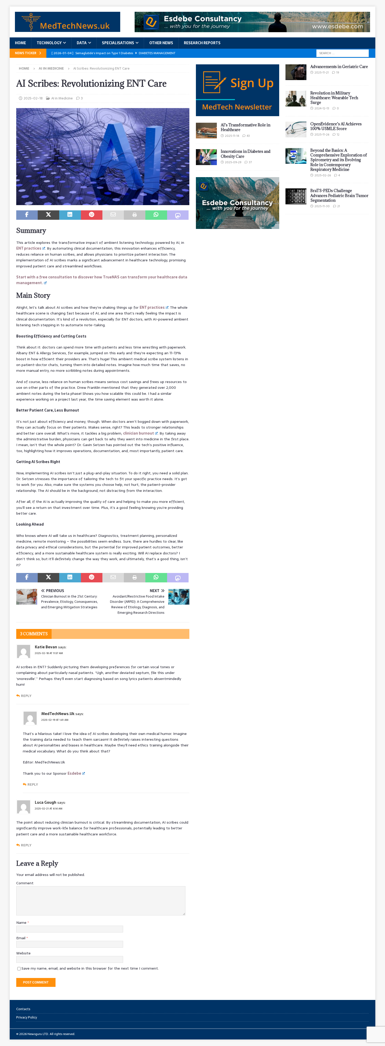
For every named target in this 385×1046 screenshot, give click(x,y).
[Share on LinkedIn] (70, 215)
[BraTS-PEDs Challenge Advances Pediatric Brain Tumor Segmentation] (295, 196)
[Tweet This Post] (48, 215)
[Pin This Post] (91, 215)
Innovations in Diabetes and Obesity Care (246, 154)
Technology (49, 43)
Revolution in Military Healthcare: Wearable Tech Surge (334, 98)
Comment (25, 883)
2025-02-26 (323, 175)
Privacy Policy (26, 1017)
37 (250, 162)
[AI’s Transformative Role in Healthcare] (206, 130)
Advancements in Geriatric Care (339, 66)
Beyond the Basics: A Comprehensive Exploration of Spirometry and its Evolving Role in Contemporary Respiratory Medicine (338, 160)
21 (338, 206)
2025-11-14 (232, 135)
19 (337, 72)
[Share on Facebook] (27, 215)
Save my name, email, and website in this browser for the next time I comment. (90, 968)
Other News (161, 43)
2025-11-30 (322, 206)
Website (23, 953)
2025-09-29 (233, 162)
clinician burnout (138, 433)
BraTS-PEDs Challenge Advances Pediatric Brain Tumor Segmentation (339, 195)
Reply (26, 696)
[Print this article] (134, 215)
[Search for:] (342, 53)
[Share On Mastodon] (178, 215)
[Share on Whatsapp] (156, 215)
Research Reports (202, 43)
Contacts (23, 1009)
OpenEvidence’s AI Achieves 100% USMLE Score (336, 126)
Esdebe (74, 773)
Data (82, 43)
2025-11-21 (322, 72)
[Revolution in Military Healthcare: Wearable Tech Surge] (295, 98)
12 (338, 134)
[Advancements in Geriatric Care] (295, 72)
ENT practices (28, 248)
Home (20, 43)
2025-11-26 (322, 134)
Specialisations (118, 43)
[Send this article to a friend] (113, 215)
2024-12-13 (322, 108)
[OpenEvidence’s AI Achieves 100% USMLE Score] (295, 129)
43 (248, 135)
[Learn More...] (237, 226)
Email (21, 938)
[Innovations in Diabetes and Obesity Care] (206, 157)
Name (22, 922)
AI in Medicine (62, 98)
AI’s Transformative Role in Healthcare (245, 127)
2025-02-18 (33, 98)
